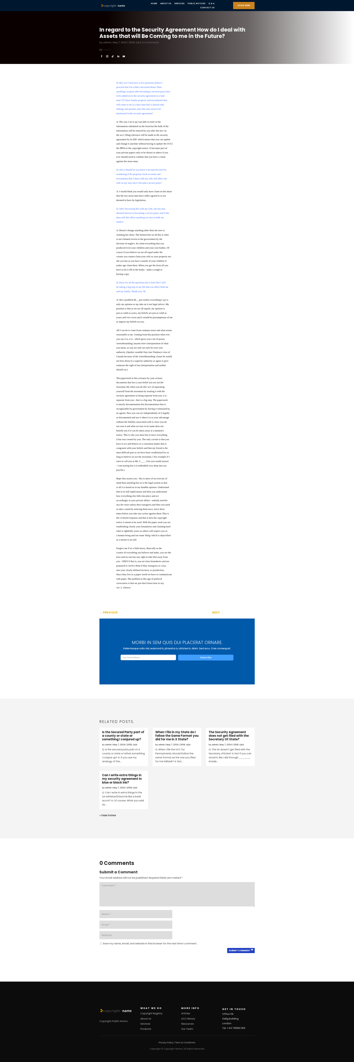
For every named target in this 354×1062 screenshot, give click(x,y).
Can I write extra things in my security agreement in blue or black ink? (122, 779)
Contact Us (207, 8)
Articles (185, 1013)
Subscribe (205, 657)
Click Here (244, 5)
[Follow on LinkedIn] (118, 56)
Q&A (138, 42)
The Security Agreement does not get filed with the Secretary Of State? (229, 736)
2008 (132, 42)
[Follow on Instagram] (107, 56)
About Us (165, 3)
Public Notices (196, 3)
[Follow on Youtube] (124, 56)
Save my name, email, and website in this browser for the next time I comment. (150, 943)
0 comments (151, 42)
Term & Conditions (185, 1042)
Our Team (187, 1029)
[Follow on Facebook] (101, 56)
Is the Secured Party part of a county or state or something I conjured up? (123, 736)
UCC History (188, 1018)
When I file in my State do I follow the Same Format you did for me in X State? (177, 736)
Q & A (212, 3)
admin (107, 42)
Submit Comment (239, 950)
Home (154, 3)
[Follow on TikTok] (112, 56)
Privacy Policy (166, 1042)
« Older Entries (107, 815)
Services (179, 3)
